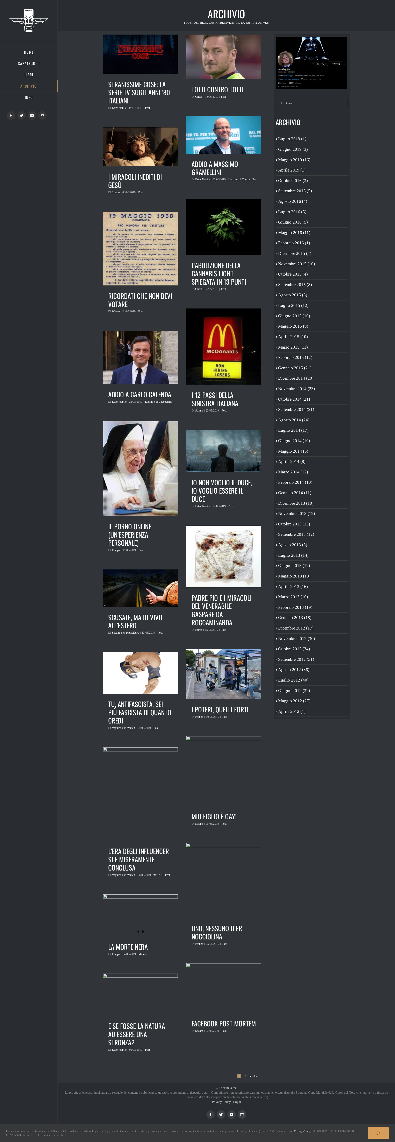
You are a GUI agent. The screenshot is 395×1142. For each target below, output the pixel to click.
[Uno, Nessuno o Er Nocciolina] (223, 880)
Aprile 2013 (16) (293, 586)
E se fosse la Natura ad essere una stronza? (136, 1034)
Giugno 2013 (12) (294, 565)
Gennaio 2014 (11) (294, 492)
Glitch (198, 96)
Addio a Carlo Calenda (139, 394)
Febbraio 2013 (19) (295, 607)
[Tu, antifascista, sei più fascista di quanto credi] (140, 673)
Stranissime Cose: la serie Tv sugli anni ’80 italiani (139, 92)
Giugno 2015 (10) (294, 315)
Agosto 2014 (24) (293, 419)
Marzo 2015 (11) (293, 347)
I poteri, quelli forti (220, 709)
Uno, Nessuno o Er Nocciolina (217, 932)
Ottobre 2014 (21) (294, 399)
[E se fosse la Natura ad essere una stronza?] (140, 995)
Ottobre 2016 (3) (293, 180)
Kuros (198, 629)
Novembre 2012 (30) (296, 638)
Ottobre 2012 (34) (294, 648)
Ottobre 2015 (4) (293, 274)
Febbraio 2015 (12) (295, 357)
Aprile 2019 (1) (292, 170)
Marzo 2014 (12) (293, 472)
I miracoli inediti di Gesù (135, 181)
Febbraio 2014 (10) (295, 482)
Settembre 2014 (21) (296, 409)
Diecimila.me (228, 1088)
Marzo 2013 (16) (293, 596)
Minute (142, 954)
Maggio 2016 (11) (294, 232)
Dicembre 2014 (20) (296, 378)
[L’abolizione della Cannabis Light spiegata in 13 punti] (223, 227)
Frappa (116, 550)
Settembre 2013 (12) (296, 534)
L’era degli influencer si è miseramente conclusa (138, 859)
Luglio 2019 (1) (292, 138)
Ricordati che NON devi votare (140, 300)
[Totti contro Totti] (223, 57)
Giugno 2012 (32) (294, 690)
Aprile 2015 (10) (293, 336)
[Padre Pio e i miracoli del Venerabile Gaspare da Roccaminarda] (223, 556)
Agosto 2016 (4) (292, 201)
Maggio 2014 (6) (293, 451)
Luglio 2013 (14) (293, 555)
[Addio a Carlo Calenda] (140, 357)
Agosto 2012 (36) (293, 669)
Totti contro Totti (218, 89)
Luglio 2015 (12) (293, 305)
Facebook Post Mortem (224, 1023)
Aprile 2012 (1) (292, 711)
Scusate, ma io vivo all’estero (135, 621)
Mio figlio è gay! (214, 816)
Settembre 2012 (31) (296, 659)
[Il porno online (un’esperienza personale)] (140, 468)
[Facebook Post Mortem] (223, 988)
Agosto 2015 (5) (292, 294)
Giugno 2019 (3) (293, 149)
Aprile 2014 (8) (292, 461)
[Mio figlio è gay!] (223, 771)
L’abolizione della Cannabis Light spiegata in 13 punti (219, 273)
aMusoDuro (132, 632)
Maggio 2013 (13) (294, 576)
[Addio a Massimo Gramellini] (223, 135)
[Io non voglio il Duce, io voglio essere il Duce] (223, 451)
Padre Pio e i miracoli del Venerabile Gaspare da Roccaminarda (222, 610)
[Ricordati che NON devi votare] (140, 248)
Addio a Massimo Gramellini (215, 168)
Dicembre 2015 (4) (294, 253)
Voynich (116, 727)
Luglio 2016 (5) (292, 211)
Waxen (116, 311)
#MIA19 (158, 874)
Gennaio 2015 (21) (294, 367)
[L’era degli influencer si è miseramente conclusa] (140, 794)
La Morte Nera (128, 947)
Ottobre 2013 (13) (294, 524)
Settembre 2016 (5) (295, 190)
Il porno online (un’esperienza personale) (129, 534)
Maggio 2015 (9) (293, 326)
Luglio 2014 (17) (293, 430)
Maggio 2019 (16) (294, 159)
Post (147, 107)
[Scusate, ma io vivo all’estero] (140, 588)
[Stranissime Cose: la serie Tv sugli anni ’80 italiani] (140, 54)
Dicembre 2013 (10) (296, 503)
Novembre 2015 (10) (296, 263)
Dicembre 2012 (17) (296, 628)
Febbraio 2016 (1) (294, 242)
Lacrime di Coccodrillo (242, 179)
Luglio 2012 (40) (293, 680)
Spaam (116, 192)
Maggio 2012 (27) (294, 700)
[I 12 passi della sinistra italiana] (223, 346)
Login (237, 1102)
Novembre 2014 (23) (296, 388)
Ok (378, 1133)
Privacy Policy (221, 1102)
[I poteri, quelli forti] (223, 674)
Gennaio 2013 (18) (294, 617)
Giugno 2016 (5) (293, 222)
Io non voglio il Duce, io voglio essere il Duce (222, 490)
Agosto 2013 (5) (292, 544)
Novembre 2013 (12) (296, 513)
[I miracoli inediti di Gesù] (140, 146)
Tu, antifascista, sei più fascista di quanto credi (139, 712)
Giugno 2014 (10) (294, 440)
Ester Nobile (119, 107)
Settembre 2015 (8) (295, 284)
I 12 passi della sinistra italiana (215, 399)
